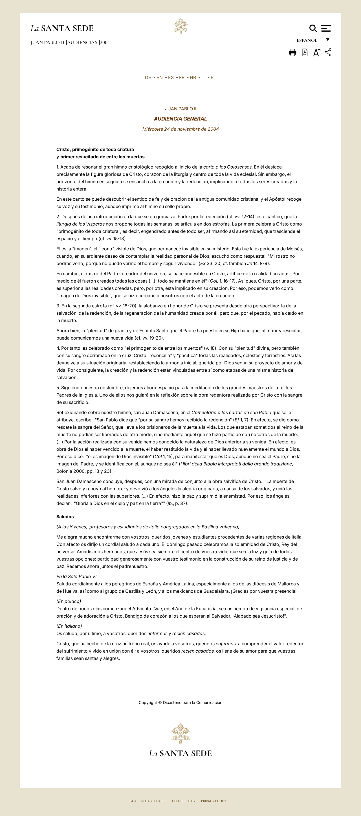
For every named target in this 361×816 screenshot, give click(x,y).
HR (193, 77)
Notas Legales (153, 801)
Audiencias (82, 42)
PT (213, 77)
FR (181, 77)
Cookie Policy (183, 801)
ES (171, 77)
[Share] (329, 53)
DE (148, 77)
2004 (105, 42)
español (309, 41)
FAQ (132, 801)
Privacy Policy (213, 801)
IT (203, 77)
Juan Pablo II (47, 42)
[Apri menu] (325, 28)
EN (160, 77)
